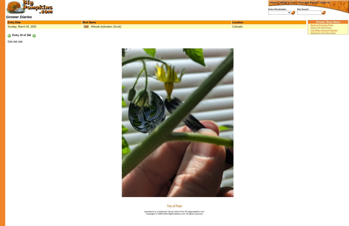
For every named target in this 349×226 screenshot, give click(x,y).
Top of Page (174, 205)
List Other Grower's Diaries (324, 30)
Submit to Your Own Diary (323, 33)
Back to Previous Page (322, 25)
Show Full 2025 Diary (321, 28)
